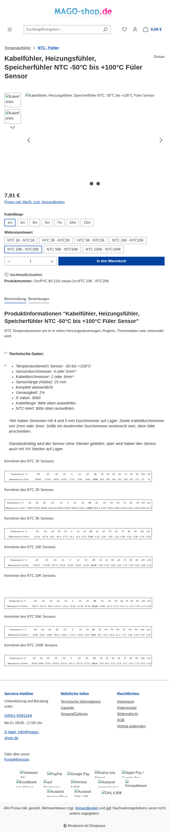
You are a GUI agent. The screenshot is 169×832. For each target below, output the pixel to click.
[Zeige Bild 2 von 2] (98, 183)
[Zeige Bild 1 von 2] (91, 183)
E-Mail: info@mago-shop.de (21, 735)
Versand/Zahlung (74, 714)
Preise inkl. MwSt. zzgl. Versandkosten (34, 202)
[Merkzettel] (124, 29)
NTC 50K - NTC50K (62, 249)
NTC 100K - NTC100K (103, 249)
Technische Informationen (81, 701)
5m (47, 222)
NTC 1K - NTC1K (21, 240)
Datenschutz (127, 708)
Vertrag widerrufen (131, 726)
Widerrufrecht (127, 714)
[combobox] (62, 29)
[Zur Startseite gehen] (84, 12)
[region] (84, 140)
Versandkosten (86, 808)
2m (22, 222)
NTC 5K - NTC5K (91, 240)
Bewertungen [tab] (38, 299)
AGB (121, 720)
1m (9, 222)
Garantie (67, 708)
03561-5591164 (18, 715)
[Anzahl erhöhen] (52, 261)
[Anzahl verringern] (9, 261)
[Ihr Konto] (135, 29)
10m (72, 222)
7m (59, 222)
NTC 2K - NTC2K (56, 240)
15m (87, 222)
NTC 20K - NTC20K (23, 249)
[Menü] (9, 29)
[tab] (15, 299)
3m (34, 222)
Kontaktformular (16, 759)
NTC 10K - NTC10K (128, 240)
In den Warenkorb (111, 261)
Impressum (125, 701)
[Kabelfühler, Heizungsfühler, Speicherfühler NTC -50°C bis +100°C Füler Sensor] (94, 140)
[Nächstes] (161, 140)
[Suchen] (105, 29)
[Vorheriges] (28, 140)
